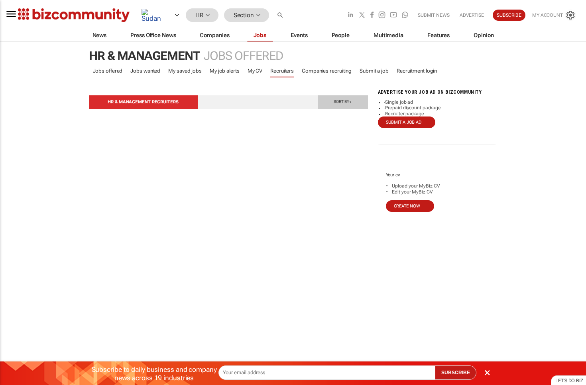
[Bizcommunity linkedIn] (350, 15)
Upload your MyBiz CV (416, 186)
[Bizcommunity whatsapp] (405, 15)
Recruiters (282, 71)
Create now (407, 206)
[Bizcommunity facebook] (372, 15)
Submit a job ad (404, 122)
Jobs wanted (145, 71)
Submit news (434, 15)
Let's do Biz (569, 380)
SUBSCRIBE (455, 372)
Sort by (342, 101)
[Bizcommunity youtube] (393, 15)
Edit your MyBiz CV (412, 192)
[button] (281, 15)
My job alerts (225, 71)
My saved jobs (185, 71)
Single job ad (399, 102)
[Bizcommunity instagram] (382, 15)
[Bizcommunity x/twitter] (362, 15)
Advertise (472, 15)
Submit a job (374, 71)
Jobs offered (108, 71)
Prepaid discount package (413, 108)
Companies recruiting (327, 71)
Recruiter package (404, 113)
